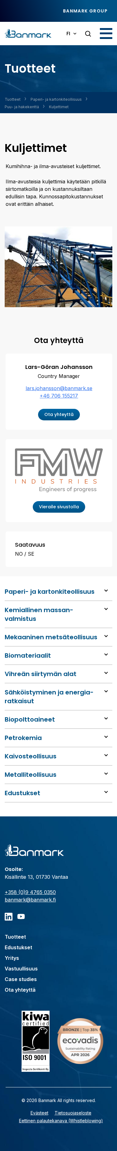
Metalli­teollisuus (30, 774)
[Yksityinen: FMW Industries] (59, 472)
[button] (106, 33)
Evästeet (39, 1112)
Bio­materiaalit (28, 655)
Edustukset (22, 793)
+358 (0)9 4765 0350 (30, 892)
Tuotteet (13, 99)
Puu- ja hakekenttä (22, 106)
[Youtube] (21, 917)
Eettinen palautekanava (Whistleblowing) (61, 1120)
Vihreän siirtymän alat (40, 674)
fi (68, 33)
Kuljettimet (59, 106)
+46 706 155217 (59, 396)
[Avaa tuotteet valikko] (106, 590)
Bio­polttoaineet (30, 719)
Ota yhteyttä (59, 414)
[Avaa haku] (88, 34)
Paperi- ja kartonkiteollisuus (56, 99)
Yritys (12, 958)
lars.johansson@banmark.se (59, 388)
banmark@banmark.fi (30, 900)
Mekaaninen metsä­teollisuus (51, 637)
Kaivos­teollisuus (30, 756)
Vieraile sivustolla (59, 507)
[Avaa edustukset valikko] (106, 792)
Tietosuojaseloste (73, 1112)
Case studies (21, 979)
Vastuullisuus (21, 968)
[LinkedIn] (8, 917)
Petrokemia (23, 737)
